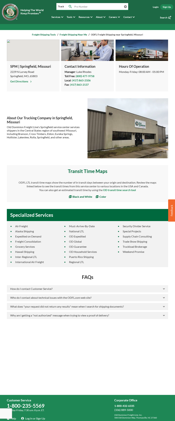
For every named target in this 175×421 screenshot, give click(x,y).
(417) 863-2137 (79, 84)
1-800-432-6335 (124, 405)
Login (156, 6)
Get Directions (19, 81)
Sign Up (167, 6)
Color (102, 196)
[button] (171, 210)
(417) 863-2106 (81, 80)
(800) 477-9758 (85, 76)
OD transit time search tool (119, 190)
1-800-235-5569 (25, 406)
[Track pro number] (70, 6)
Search (163, 17)
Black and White (82, 196)
